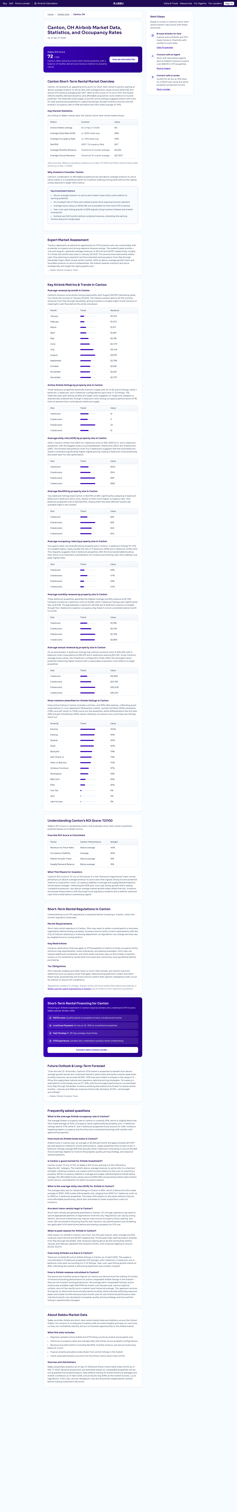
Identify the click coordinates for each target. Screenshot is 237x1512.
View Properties (165, 47)
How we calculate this (123, 59)
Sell (11, 3)
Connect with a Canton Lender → (93, 1050)
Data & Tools (171, 3)
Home (51, 14)
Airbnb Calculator (47, 3)
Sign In (229, 3)
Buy (5, 3)
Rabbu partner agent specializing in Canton (69, 988)
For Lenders (215, 3)
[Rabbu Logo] (118, 3)
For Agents (200, 3)
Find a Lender (22, 3)
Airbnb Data (63, 14)
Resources (186, 3)
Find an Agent (163, 68)
